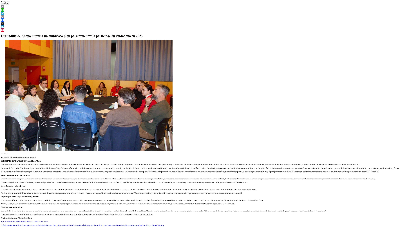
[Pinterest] (201, 30)
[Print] (201, 16)
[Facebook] (201, 20)
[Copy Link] (201, 6)
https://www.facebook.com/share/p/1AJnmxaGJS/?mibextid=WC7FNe (24, 221)
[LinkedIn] (201, 26)
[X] (201, 23)
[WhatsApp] (201, 10)
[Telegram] (201, 13)
